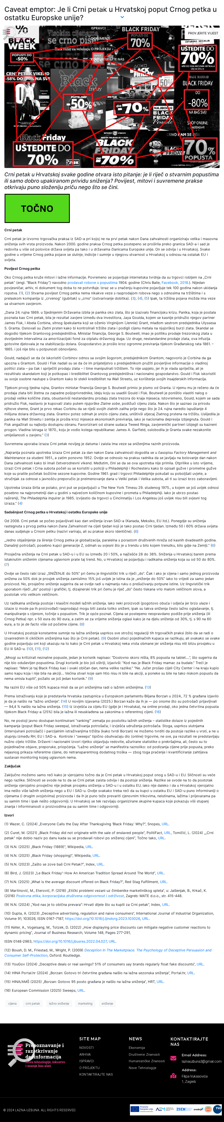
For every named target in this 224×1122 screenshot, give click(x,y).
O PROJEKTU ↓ (102, 49)
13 (148, 687)
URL (165, 824)
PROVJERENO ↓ (103, 18)
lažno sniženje (59, 1003)
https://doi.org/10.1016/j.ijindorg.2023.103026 (102, 918)
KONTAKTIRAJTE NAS (107, 59)
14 (64, 701)
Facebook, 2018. (175, 282)
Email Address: (194, 1055)
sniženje (107, 1003)
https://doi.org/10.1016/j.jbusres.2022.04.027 (70, 941)
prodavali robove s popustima (92, 282)
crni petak (33, 1003)
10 (30, 649)
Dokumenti (100, 38)
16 (158, 712)
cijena (12, 1003)
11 (37, 649)
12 (46, 649)
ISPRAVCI (98, 28)
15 (65, 706)
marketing (85, 1003)
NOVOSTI (98, 7)
